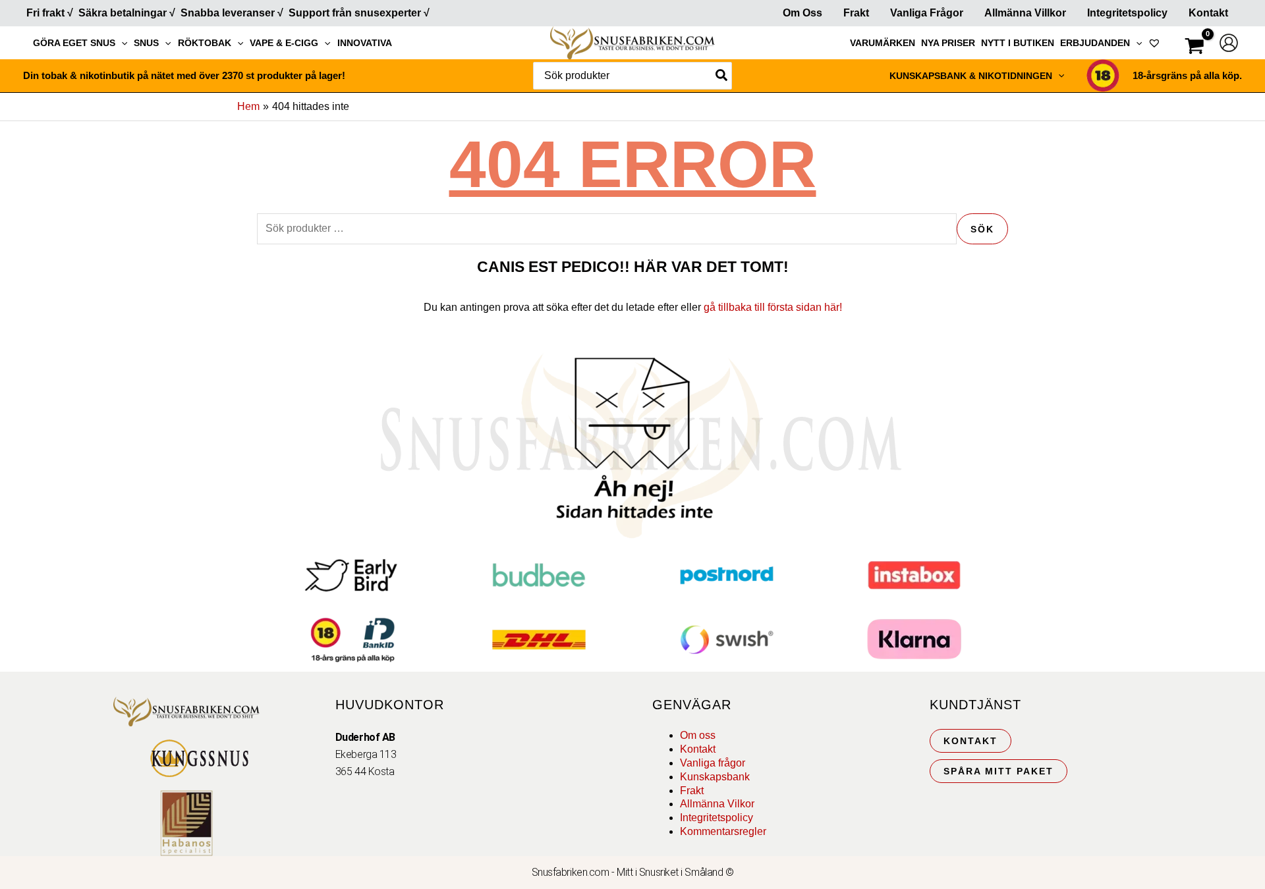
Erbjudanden (1095, 43)
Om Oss (802, 12)
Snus (146, 43)
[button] (121, 43)
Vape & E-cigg (284, 43)
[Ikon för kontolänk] (1229, 43)
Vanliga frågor (926, 12)
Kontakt (1208, 12)
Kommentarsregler (723, 831)
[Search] (722, 76)
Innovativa (364, 43)
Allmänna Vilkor (717, 803)
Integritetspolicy (1127, 12)
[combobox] (632, 76)
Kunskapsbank (715, 776)
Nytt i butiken (1017, 43)
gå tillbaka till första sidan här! (773, 307)
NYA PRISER (948, 43)
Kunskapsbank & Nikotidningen (970, 75)
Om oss (698, 735)
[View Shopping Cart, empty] (1194, 47)
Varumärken (882, 43)
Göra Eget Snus (74, 43)
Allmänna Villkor (1025, 12)
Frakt (856, 12)
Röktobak (204, 43)
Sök (982, 229)
